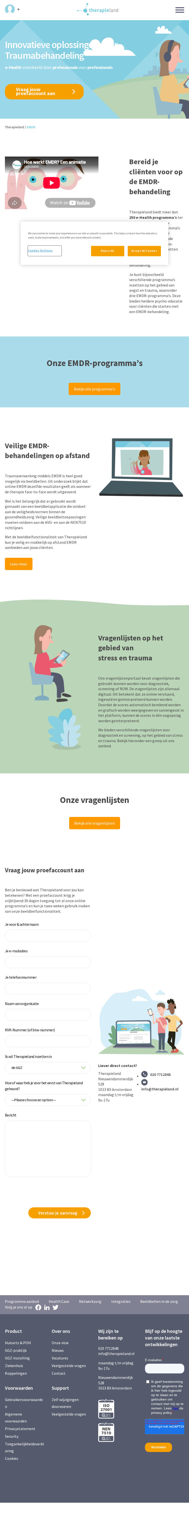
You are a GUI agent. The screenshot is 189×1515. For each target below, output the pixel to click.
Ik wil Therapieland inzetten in (28, 1056)
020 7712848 (160, 1074)
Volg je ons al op (18, 1307)
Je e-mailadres (16, 950)
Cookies (11, 1458)
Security (11, 1436)
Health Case (59, 1301)
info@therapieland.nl (159, 1088)
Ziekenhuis (14, 1365)
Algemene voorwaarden (16, 1417)
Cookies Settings (40, 250)
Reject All (107, 251)
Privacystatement (20, 1428)
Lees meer (18, 563)
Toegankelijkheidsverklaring (24, 1447)
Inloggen (12, 9)
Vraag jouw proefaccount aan (35, 91)
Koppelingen (16, 1373)
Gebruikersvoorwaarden (24, 1403)
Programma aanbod (22, 1301)
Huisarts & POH (18, 1342)
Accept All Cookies (144, 251)
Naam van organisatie (22, 1003)
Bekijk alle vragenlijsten (94, 823)
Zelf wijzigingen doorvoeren (65, 1403)
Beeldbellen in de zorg (159, 1301)
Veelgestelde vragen (69, 1365)
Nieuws (58, 1350)
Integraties (120, 1301)
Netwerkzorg (90, 1301)
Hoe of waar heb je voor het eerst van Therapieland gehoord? (44, 1085)
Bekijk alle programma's (94, 388)
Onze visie (60, 1342)
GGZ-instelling (17, 1358)
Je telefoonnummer (20, 977)
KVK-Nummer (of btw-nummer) (30, 1029)
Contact (58, 1373)
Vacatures (60, 1358)
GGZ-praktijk (16, 1350)
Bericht (10, 1115)
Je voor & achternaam (22, 924)
